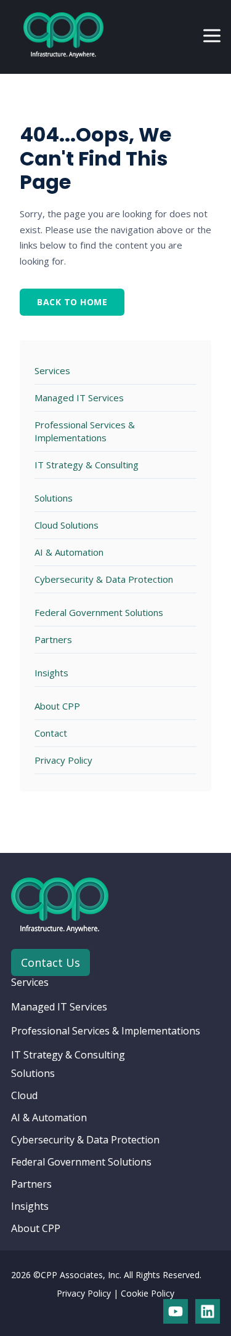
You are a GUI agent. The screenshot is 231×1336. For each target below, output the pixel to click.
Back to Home (72, 302)
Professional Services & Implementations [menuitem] (105, 1031)
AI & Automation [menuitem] (49, 1117)
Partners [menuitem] (31, 1184)
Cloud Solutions (66, 525)
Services (52, 370)
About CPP (57, 706)
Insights (51, 672)
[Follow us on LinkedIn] (207, 1311)
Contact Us (50, 962)
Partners (53, 639)
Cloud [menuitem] (24, 1095)
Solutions (53, 498)
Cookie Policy (147, 1293)
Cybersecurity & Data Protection (103, 579)
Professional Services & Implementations (84, 431)
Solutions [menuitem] (33, 1073)
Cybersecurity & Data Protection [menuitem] (85, 1140)
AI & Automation (68, 552)
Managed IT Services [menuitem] (59, 1007)
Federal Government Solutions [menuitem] (81, 1162)
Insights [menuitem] (30, 1206)
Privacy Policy (63, 760)
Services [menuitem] (30, 982)
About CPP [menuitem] (35, 1228)
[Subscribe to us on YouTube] (175, 1311)
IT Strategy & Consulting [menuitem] (68, 1055)
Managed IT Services (79, 397)
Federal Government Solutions (98, 612)
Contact (50, 733)
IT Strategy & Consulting (86, 464)
